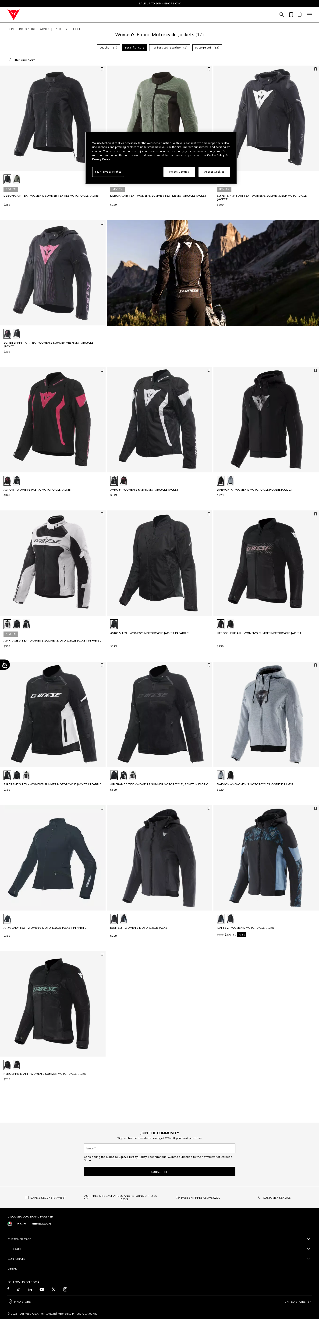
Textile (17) (134, 47)
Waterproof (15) (207, 47)
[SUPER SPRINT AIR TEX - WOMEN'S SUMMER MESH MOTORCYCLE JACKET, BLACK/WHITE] (16, 334)
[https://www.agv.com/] (9, 1223)
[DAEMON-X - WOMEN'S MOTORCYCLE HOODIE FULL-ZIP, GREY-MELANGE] (230, 481)
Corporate (16, 1258)
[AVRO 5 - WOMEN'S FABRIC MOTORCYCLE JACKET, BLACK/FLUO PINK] (7, 481)
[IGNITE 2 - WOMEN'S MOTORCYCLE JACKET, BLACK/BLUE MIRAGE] (123, 919)
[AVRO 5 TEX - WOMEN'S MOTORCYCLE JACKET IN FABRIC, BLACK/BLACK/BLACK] (114, 624)
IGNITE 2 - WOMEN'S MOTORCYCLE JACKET (139, 927)
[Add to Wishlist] (102, 69)
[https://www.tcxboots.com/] (22, 1223)
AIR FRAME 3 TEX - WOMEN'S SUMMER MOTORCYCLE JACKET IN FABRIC (52, 640)
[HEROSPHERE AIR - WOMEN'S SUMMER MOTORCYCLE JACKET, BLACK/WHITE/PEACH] (220, 624)
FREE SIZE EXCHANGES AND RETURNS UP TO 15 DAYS (124, 1197)
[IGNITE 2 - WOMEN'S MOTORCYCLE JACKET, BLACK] (114, 919)
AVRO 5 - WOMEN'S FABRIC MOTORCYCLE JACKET (38, 489)
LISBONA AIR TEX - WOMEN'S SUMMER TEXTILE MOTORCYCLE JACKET (52, 195)
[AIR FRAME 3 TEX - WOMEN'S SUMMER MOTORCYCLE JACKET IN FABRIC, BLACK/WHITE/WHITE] (26, 624)
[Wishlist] (290, 14)
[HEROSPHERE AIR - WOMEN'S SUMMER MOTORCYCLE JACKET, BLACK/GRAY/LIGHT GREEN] (230, 624)
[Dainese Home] (13, 14)
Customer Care (19, 1239)
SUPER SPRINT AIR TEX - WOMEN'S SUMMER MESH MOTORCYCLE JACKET (262, 197)
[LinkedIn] (30, 1289)
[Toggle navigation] (309, 14)
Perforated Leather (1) (170, 47)
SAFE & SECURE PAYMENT (48, 1197)
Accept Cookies (214, 171)
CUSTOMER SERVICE (277, 1197)
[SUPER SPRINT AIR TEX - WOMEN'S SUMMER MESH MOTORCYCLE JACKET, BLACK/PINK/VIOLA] (7, 334)
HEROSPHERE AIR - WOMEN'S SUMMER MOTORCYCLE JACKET (259, 633)
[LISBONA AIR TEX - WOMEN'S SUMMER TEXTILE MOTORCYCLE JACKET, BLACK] (7, 179)
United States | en (298, 1301)
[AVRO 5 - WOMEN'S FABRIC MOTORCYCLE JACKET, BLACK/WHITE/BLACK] (16, 481)
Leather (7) (108, 47)
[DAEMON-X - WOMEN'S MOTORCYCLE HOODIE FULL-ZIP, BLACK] (220, 481)
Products (15, 1249)
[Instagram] (65, 1289)
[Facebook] (8, 1289)
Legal (12, 1268)
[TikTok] (18, 1289)
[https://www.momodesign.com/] (41, 1224)
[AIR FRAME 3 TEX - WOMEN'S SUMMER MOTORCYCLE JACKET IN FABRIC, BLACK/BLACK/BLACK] (16, 624)
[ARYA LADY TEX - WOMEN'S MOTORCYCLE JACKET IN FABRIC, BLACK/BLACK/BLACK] (7, 919)
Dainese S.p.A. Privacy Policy (126, 1156)
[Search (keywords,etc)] (281, 14)
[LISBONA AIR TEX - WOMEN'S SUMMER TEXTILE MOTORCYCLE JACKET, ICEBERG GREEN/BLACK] (16, 179)
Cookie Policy (215, 155)
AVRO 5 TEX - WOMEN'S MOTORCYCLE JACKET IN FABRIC (149, 633)
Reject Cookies (179, 171)
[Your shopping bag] (299, 14)
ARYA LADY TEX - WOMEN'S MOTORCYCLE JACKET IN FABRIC (45, 927)
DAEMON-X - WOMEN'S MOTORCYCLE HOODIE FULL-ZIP (255, 489)
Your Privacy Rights (108, 171)
